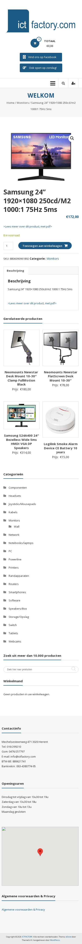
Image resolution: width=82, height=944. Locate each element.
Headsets (15, 496)
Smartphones (17, 592)
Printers (14, 567)
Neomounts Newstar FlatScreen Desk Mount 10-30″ (60, 376)
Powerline (15, 559)
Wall (16, 526)
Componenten (18, 487)
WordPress (55, 940)
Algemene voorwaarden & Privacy (23, 909)
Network (14, 535)
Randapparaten (19, 576)
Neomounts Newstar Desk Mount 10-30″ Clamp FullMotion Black (21, 378)
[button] (72, 138)
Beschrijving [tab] (15, 271)
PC (10, 551)
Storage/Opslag (19, 617)
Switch (13, 625)
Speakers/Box (18, 608)
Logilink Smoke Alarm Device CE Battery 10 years (61, 448)
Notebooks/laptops (21, 543)
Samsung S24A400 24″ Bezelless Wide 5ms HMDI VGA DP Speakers (21, 441)
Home (11, 103)
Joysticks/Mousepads (22, 504)
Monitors (23, 103)
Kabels (13, 512)
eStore (68, 936)
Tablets (13, 633)
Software (14, 600)
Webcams (15, 641)
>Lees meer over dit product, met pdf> (27, 226)
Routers (14, 584)
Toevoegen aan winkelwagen (42, 246)
